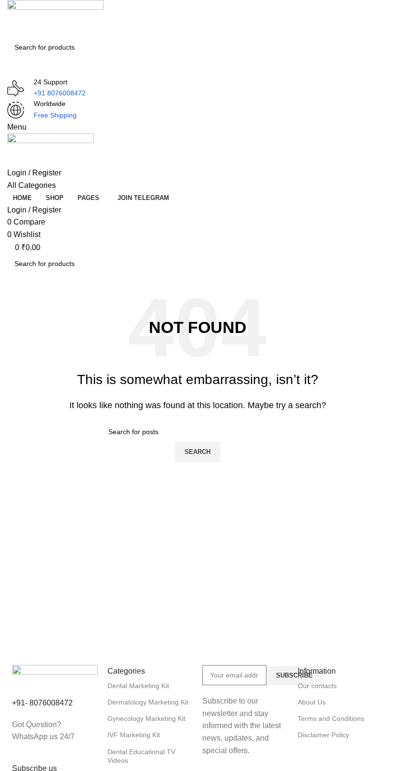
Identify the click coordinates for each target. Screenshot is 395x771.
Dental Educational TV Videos (141, 756)
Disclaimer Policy (323, 735)
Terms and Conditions (331, 718)
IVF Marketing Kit (133, 735)
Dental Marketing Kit (138, 686)
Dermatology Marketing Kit (147, 702)
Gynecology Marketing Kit (146, 718)
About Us (312, 702)
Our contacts (317, 686)
